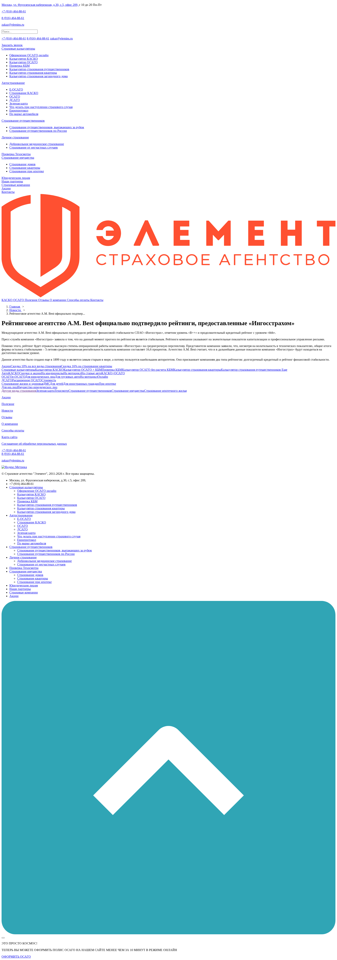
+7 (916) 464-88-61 (14, 11)
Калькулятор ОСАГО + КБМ (83, 369)
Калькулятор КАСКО (23, 58)
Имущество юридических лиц (37, 387)
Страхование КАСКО (23, 93)
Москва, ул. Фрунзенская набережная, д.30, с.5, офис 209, (40, 4)
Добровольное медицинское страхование (36, 144)
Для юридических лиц (40, 376)
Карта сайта (9, 437)
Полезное (31, 300)
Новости (7, 410)
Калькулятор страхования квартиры (33, 72)
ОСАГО (14, 96)
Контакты (8, 192)
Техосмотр (61, 390)
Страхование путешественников (23, 120)
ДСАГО (14, 100)
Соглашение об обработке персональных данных (34, 443)
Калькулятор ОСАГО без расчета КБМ (147, 369)
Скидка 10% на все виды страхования (36, 366)
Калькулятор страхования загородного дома (38, 76)
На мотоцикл (72, 373)
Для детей (56, 383)
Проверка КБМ (19, 65)
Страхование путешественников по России (38, 130)
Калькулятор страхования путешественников (39, 69)
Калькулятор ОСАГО (23, 62)
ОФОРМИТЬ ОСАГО (16, 956)
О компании (58, 300)
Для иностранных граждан (81, 383)
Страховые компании (16, 185)
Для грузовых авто (67, 376)
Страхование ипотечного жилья (165, 390)
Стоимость (49, 380)
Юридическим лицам (16, 178)
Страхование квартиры (24, 167)
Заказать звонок (12, 45)
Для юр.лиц (9, 387)
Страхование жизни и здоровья (22, 383)
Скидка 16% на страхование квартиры (86, 366)
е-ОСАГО (18, 376)
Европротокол (18, 110)
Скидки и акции (30, 373)
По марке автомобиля (23, 114)
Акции (6, 188)
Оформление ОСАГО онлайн (29, 55)
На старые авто (91, 373)
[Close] (3, 937)
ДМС (46, 383)
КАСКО (7, 300)
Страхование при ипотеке (26, 171)
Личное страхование (15, 137)
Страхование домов (22, 164)
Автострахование (13, 83)
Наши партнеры (12, 181)
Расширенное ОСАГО (27, 380)
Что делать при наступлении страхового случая (41, 107)
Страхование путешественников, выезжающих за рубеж (46, 127)
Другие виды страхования (19, 390)
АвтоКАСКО (10, 373)
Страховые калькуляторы (18, 48)
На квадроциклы (52, 373)
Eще (284, 369)
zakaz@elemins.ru (13, 24)
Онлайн (103, 376)
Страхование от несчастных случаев (33, 147)
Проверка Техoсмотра (16, 154)
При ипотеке (107, 383)
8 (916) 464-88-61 (13, 18)
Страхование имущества (18, 157)
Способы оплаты (78, 300)
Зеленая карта (18, 103)
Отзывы (44, 300)
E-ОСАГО (16, 89)
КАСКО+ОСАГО (113, 373)
